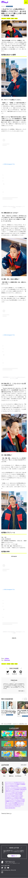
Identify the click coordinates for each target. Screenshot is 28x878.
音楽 (16, 18)
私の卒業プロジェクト (18, 804)
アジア (19, 799)
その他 (7, 797)
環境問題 (23, 784)
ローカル (18, 806)
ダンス (11, 804)
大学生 (8, 18)
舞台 (12, 18)
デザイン (13, 794)
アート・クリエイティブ (10, 784)
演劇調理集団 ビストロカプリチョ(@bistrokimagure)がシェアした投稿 (14, 378)
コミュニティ (8, 799)
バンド (7, 804)
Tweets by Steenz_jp (6, 813)
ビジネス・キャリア (10, 789)
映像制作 (8, 801)
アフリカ (20, 787)
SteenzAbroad (23, 789)
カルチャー (13, 801)
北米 (23, 799)
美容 (21, 797)
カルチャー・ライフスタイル (11, 787)
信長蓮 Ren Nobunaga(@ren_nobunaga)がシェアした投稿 (14, 207)
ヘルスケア (12, 806)
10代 (16, 785)
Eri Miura (7, 658)
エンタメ (4, 18)
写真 (23, 801)
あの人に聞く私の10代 (10, 807)
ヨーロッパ (20, 802)
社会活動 (17, 789)
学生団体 (20, 792)
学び (17, 794)
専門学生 (19, 801)
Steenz (12, 785)
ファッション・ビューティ (19, 790)
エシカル (8, 794)
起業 (21, 794)
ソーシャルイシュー (10, 782)
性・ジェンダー (9, 802)
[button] (26, 699)
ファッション (8, 792)
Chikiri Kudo (7, 660)
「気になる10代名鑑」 (6, 40)
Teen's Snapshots (9, 6)
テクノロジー (8, 796)
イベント (12, 797)
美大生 (16, 797)
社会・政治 (14, 792)
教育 (7, 790)
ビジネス (14, 799)
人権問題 (15, 802)
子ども (7, 806)
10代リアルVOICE (18, 796)
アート (10, 790)
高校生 (18, 784)
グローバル (21, 782)
